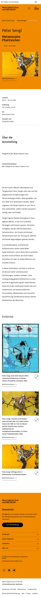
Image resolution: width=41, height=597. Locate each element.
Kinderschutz (32, 589)
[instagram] (9, 570)
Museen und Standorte (11, 2)
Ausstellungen (22, 20)
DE (36, 2)
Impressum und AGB (9, 589)
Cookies (35, 593)
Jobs (22, 593)
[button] (29, 8)
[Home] (10, 8)
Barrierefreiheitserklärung (11, 593)
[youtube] (14, 570)
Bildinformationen (8, 78)
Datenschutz (21, 589)
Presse (28, 593)
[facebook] (4, 570)
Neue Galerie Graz (8, 20)
